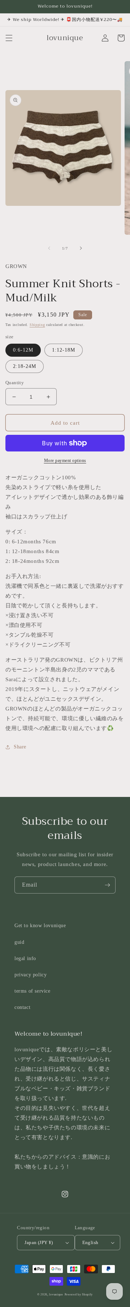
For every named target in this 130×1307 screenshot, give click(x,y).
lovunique (56, 1294)
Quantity (14, 382)
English (90, 1242)
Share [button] (20, 747)
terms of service (32, 991)
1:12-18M (63, 350)
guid (19, 942)
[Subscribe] (107, 885)
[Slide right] (81, 248)
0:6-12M (23, 350)
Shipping (37, 325)
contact (22, 1007)
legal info (25, 958)
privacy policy (30, 974)
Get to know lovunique (40, 925)
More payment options (65, 460)
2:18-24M (24, 366)
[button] (9, 38)
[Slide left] (49, 248)
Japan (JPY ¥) (39, 1242)
